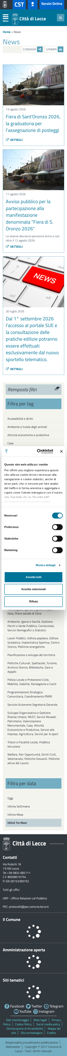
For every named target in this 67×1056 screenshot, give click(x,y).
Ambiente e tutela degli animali (27, 427)
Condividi (30, 49)
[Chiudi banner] (61, 451)
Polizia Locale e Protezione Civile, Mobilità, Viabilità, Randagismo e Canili (31, 681)
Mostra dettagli (46, 565)
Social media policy (48, 1024)
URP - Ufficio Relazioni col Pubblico (25, 898)
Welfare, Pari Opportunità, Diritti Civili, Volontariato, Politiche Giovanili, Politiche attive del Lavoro (33, 758)
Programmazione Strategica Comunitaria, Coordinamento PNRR (29, 694)
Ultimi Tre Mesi (17, 822)
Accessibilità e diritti (20, 418)
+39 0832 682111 (18, 873)
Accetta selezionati (33, 589)
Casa (10, 443)
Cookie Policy (23, 1024)
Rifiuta (33, 601)
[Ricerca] (60, 17)
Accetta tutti (34, 577)
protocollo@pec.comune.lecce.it (29, 906)
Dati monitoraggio (17, 1020)
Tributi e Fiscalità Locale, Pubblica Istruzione (28, 744)
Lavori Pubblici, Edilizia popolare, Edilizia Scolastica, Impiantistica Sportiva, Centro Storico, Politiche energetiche (33, 642)
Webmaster (13, 1046)
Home (6, 32)
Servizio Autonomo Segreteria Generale (32, 704)
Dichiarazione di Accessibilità (25, 1028)
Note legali (40, 1020)
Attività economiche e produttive (28, 435)
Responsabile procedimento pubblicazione (31, 1042)
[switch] (57, 527)
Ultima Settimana (18, 806)
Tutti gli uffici (11, 889)
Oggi (10, 798)
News (17, 32)
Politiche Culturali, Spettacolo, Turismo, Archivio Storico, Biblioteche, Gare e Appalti (32, 667)
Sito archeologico (31, 1033)
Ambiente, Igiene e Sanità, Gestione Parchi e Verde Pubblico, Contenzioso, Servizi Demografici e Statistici (31, 625)
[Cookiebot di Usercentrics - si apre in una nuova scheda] (39, 451)
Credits (51, 1033)
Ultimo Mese (15, 814)
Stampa (52, 49)
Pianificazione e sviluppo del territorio (31, 655)
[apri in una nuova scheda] (6, 4)
